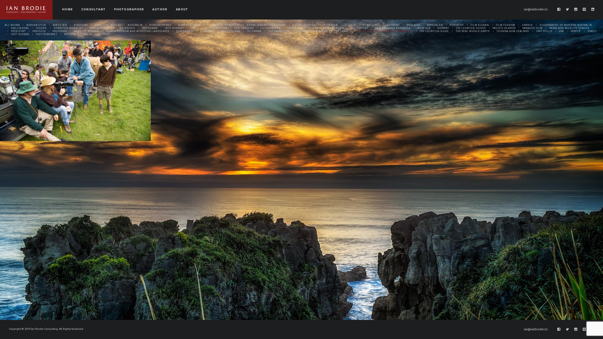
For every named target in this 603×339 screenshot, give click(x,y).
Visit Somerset (46, 34)
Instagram (150, 28)
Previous (39, 31)
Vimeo (592, 31)
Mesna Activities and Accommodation (315, 28)
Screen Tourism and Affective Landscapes (138, 31)
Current (393, 25)
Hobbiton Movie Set (68, 28)
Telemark (254, 31)
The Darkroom (278, 31)
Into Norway (174, 28)
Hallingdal (20, 28)
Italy (194, 28)
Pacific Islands (504, 28)
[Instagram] (576, 9)
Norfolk (424, 28)
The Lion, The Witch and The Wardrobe (384, 31)
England (413, 25)
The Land (341, 31)
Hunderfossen (101, 28)
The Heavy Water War (311, 31)
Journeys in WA (215, 28)
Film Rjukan (480, 25)
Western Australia (78, 34)
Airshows (81, 25)
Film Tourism (505, 25)
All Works (12, 25)
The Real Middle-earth (473, 31)
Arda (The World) (108, 25)
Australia (135, 25)
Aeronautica (36, 25)
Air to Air (60, 25)
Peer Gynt (18, 31)
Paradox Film (532, 28)
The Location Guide (434, 31)
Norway (443, 28)
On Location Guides (471, 28)
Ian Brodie (127, 28)
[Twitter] (567, 9)
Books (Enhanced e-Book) (266, 25)
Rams (77, 31)
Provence (60, 31)
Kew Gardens (244, 28)
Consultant (371, 25)
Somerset (207, 31)
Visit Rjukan (20, 34)
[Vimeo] (584, 9)
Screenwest (185, 31)
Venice (576, 31)
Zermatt (105, 34)
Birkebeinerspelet (192, 25)
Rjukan (93, 31)
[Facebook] (559, 9)
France (527, 25)
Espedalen (435, 25)
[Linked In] (593, 9)
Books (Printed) (305, 25)
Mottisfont (359, 28)
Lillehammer (270, 28)
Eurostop (457, 25)
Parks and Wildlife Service (569, 28)
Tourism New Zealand (513, 31)
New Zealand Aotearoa (393, 28)
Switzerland (230, 31)
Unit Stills (544, 31)
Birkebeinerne (160, 25)
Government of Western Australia (566, 25)
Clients (350, 25)
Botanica (330, 25)
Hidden (41, 28)
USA (561, 31)
